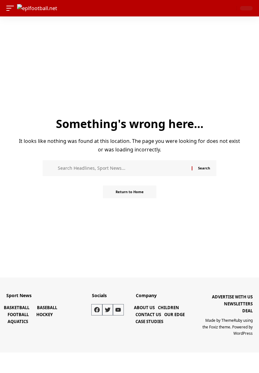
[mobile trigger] (11, 8)
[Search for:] (122, 168)
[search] (230, 8)
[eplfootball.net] (37, 8)
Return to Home (130, 191)
